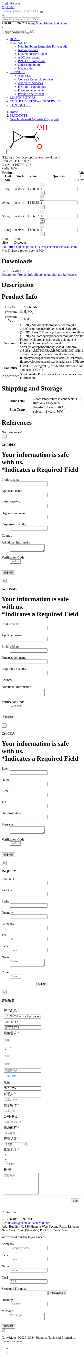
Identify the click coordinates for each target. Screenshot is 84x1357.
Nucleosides (26, 68)
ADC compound (29, 57)
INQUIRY (8, 246)
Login (5, 3)
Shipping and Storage (48, 274)
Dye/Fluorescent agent (32, 53)
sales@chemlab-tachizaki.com (47, 23)
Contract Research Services (35, 79)
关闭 (75, 1200)
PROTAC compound (31, 61)
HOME (15, 39)
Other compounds (29, 64)
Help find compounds (32, 86)
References (70, 274)
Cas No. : (8, 164)
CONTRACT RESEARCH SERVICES (36, 101)
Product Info (25, 274)
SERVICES (17, 72)
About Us (24, 75)
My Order (8, 7)
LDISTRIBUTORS (23, 97)
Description (9, 274)
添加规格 (12, 1076)
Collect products (26, 246)
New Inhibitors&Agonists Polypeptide (42, 46)
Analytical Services (30, 83)
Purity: (6, 168)
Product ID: (10, 161)
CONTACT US (20, 105)
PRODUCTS (18, 42)
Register (15, 3)
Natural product (28, 50)
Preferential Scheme (31, 90)
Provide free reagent (31, 94)
